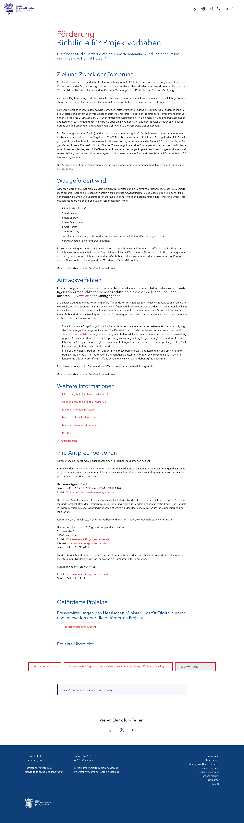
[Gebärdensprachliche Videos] (203, 8)
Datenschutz (212, 760)
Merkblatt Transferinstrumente (79, 425)
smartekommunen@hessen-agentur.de (92, 492)
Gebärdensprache (209, 772)
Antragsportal (69, 440)
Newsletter (84, 295)
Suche (215, 783)
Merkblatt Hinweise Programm (79, 417)
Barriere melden (210, 775)
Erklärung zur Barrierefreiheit (202, 764)
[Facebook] (110, 730)
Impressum (213, 756)
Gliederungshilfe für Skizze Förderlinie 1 (85, 394)
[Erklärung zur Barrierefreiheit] (212, 8)
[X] (122, 730)
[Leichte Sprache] (195, 8)
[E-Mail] (134, 730)
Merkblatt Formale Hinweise (78, 409)
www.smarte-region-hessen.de (88, 543)
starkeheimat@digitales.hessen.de (89, 539)
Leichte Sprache (210, 768)
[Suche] (219, 8)
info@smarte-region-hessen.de (100, 767)
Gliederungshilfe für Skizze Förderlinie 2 (85, 401)
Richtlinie (67, 433)
